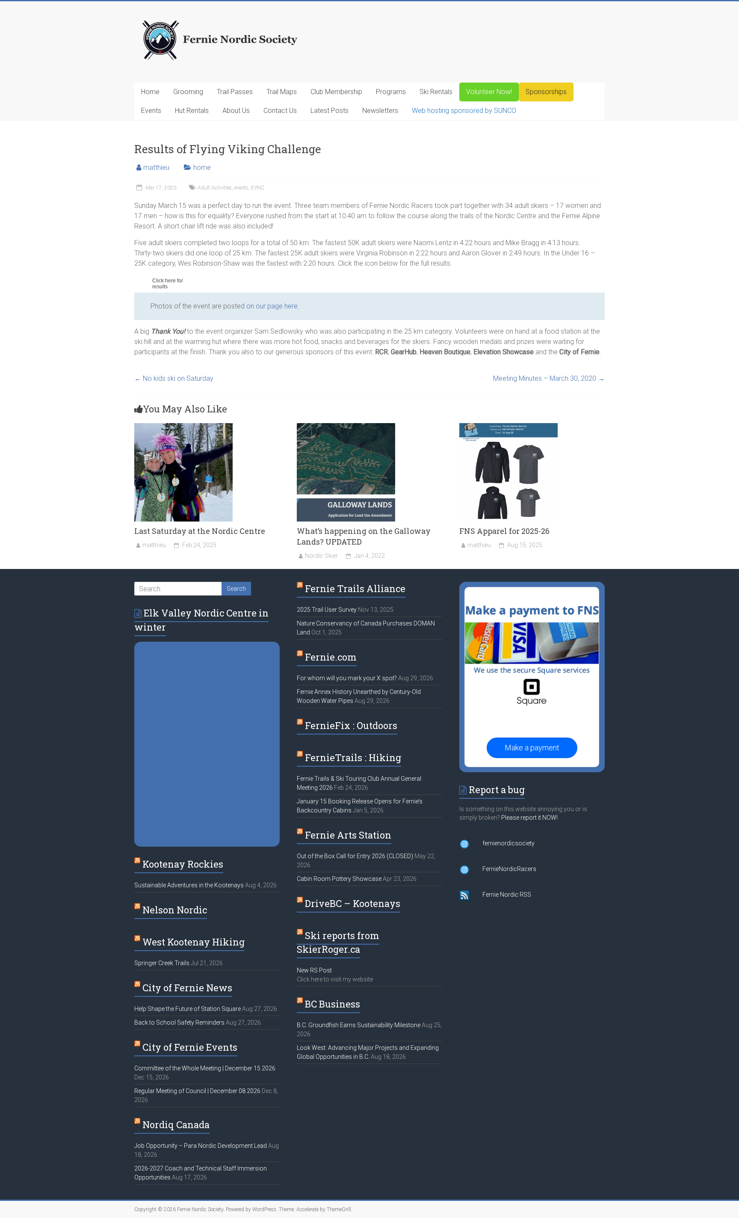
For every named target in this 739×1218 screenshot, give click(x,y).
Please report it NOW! (529, 817)
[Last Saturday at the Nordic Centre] (183, 427)
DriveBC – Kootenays (352, 903)
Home (150, 92)
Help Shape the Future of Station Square (187, 1008)
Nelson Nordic (174, 910)
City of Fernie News (187, 987)
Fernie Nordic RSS (506, 894)
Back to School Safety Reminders (179, 1022)
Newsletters (380, 111)
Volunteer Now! (489, 92)
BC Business (332, 1004)
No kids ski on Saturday (173, 378)
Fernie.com (331, 657)
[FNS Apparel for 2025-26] (508, 427)
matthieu (156, 167)
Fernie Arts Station (348, 835)
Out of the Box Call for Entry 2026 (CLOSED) (355, 856)
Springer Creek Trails (161, 963)
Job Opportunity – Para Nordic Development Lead (200, 1145)
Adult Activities (215, 188)
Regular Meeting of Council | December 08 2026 (197, 1091)
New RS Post (314, 970)
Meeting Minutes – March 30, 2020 (549, 378)
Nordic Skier (321, 555)
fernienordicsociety (508, 843)
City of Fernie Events (189, 1047)
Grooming (188, 92)
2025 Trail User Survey (327, 609)
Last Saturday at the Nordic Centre (199, 531)
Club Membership (336, 92)
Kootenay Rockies (182, 864)
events (241, 188)
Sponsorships (546, 92)
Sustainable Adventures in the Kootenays (189, 885)
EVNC (257, 188)
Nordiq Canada (176, 1124)
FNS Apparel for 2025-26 (504, 531)
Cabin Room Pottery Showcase (339, 878)
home (202, 167)
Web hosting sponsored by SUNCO (464, 111)
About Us (236, 111)
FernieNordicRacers (509, 868)
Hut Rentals (192, 111)
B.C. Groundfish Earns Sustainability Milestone (358, 1025)
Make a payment (532, 747)
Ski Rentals (436, 92)
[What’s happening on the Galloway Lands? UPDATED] (346, 427)
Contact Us (280, 111)
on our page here (272, 306)
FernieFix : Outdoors (351, 725)
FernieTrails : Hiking (353, 757)
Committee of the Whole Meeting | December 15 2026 (204, 1068)
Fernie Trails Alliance (355, 588)
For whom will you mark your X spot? (347, 678)
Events (151, 111)
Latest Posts (329, 111)
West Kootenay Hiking (193, 942)
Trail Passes (235, 92)
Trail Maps (281, 92)
